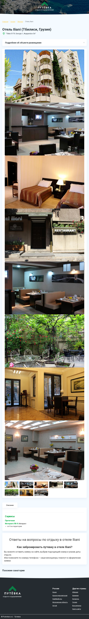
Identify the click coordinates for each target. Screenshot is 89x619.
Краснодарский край (59, 595)
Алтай (54, 605)
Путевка (17, 617)
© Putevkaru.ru (6, 617)
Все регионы (76, 605)
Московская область (60, 602)
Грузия (12, 21)
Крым (54, 592)
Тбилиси (20, 21)
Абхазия (75, 592)
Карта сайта (76, 609)
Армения (75, 595)
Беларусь (75, 599)
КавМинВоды (57, 599)
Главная (5, 21)
